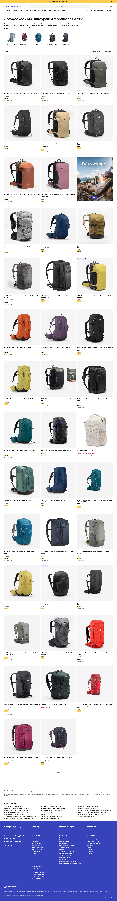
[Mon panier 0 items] (111, 6)
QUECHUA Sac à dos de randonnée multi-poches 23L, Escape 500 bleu (57, 552)
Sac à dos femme (24, 44)
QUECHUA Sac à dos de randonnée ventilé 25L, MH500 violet (57, 347)
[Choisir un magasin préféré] (101, 6)
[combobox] (108, 51)
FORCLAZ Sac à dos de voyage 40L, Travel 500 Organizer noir (21, 93)
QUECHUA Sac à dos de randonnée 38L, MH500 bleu (55, 500)
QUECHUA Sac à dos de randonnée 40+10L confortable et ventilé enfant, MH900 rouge (95, 705)
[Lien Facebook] (5, 845)
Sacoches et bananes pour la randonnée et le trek (53, 808)
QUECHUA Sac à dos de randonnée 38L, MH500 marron (19, 347)
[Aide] (104, 6)
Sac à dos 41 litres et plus (65, 44)
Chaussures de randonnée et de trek (50, 818)
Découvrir (95, 197)
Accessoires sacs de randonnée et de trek (88, 806)
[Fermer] (111, 2)
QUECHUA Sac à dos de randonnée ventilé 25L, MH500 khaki (20, 603)
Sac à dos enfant (38, 44)
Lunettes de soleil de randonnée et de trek (88, 808)
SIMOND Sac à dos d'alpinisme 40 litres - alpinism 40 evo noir (57, 450)
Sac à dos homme (11, 44)
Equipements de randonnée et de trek (87, 816)
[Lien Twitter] (8, 845)
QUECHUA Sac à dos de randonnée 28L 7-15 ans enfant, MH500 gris (58, 758)
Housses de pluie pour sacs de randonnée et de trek (90, 814)
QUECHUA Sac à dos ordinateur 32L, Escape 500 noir (55, 296)
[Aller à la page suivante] (63, 772)
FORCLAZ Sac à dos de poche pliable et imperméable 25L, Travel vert (58, 399)
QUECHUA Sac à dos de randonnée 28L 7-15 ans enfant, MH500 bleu (21, 552)
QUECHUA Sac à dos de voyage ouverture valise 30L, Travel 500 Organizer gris (58, 195)
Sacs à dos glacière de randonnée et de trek (51, 810)
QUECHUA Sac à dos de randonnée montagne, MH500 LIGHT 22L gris (22, 246)
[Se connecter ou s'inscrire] (107, 6)
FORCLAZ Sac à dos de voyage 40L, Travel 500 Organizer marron (22, 194)
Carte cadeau (108, 10)
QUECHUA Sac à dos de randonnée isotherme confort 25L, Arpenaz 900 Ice (20, 653)
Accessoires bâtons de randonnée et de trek (52, 816)
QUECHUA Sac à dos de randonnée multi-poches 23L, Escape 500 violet (21, 758)
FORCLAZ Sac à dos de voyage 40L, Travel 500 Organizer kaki (94, 296)
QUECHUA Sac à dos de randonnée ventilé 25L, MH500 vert (20, 450)
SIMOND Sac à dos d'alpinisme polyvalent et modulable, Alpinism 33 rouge (95, 653)
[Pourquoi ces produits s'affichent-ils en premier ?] (93, 51)
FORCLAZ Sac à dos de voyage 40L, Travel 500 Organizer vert (93, 93)
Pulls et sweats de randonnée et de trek (14, 814)
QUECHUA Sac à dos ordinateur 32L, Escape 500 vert (18, 500)
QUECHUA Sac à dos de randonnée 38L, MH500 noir (18, 143)
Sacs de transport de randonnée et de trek (51, 806)
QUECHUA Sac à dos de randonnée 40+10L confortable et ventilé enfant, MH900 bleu (95, 500)
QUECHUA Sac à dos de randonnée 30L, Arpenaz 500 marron (93, 246)
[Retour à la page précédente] (53, 772)
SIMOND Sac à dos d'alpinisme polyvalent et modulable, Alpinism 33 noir (95, 348)
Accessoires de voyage (46, 814)
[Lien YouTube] (11, 845)
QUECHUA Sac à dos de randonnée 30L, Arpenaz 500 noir (56, 93)
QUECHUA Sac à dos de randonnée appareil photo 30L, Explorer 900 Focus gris (94, 143)
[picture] (22, 73)
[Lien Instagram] (14, 845)
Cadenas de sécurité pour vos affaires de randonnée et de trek (93, 812)
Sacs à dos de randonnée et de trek (13, 806)
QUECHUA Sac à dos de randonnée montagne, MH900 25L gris (58, 653)
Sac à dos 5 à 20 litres (52, 44)
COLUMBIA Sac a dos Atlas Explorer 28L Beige (89, 450)
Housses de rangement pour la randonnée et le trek (16, 808)
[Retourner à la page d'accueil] (12, 6)
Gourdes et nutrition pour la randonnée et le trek (16, 812)
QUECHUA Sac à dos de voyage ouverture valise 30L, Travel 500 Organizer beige (58, 143)
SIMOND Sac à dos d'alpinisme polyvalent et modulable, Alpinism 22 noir (22, 705)
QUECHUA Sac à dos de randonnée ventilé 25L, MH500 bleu (57, 246)
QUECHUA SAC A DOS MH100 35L (86, 603)
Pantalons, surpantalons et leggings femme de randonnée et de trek (94, 810)
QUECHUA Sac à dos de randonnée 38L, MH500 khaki (18, 398)
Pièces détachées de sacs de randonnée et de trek (16, 810)
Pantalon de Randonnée (47, 812)
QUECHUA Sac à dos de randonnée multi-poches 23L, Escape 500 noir (94, 399)
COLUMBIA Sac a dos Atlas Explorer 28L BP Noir (53, 704)
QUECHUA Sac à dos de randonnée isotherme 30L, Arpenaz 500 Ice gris (21, 296)
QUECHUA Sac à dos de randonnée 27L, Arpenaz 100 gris (56, 603)
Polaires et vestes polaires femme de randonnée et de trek (18, 818)
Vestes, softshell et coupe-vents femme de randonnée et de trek (20, 816)
